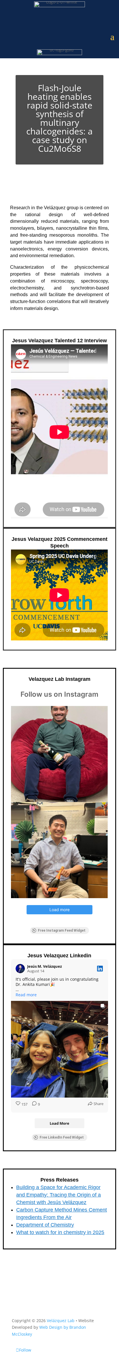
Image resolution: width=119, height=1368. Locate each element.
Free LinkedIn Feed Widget (62, 1137)
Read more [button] (26, 994)
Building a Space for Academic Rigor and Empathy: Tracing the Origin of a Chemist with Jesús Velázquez (58, 1194)
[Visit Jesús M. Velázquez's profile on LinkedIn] (20, 968)
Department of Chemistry (45, 1225)
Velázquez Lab (61, 1320)
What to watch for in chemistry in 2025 (60, 1232)
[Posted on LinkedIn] (99, 968)
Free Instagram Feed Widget (61, 930)
